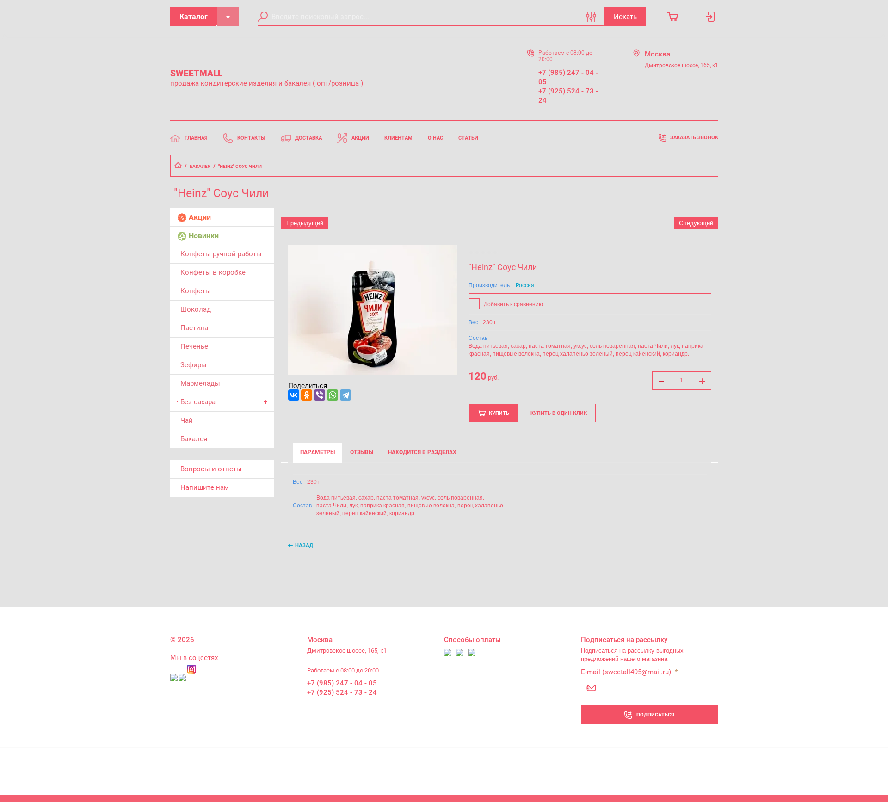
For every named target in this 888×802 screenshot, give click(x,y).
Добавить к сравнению (512, 304)
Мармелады (200, 383)
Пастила (194, 328)
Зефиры (193, 365)
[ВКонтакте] (293, 395)
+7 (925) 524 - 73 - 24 (568, 96)
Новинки (204, 235)
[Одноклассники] (306, 395)
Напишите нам (204, 487)
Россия (525, 285)
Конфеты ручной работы (221, 254)
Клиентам (398, 138)
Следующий (696, 223)
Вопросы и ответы (211, 469)
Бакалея (200, 166)
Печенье (194, 346)
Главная (196, 138)
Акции (360, 138)
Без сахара (198, 402)
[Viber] (319, 395)
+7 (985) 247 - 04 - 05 (568, 77)
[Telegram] (345, 395)
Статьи (468, 138)
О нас (435, 138)
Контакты (251, 138)
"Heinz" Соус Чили (503, 267)
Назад (304, 545)
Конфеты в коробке (213, 272)
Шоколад (195, 309)
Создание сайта (660, 767)
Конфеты (195, 291)
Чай (186, 420)
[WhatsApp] (332, 395)
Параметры (317, 452)
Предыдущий (304, 223)
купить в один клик (558, 413)
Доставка (308, 138)
